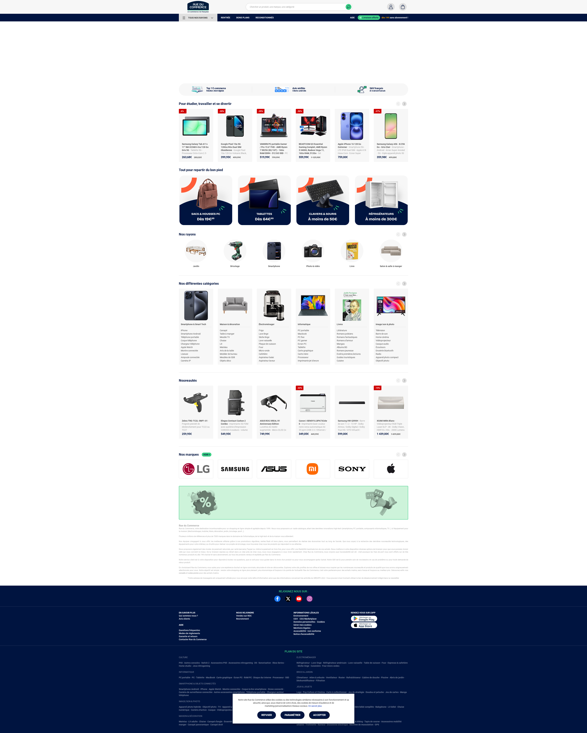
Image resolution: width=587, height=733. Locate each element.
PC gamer (302, 340)
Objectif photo (382, 360)
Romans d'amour (345, 340)
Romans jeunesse (345, 350)
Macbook (302, 334)
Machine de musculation (361, 724)
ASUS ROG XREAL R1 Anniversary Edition (270, 422)
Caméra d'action (199, 710)
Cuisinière (316, 666)
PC (193, 677)
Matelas (223, 347)
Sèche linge (264, 337)
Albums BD (342, 347)
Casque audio (382, 344)
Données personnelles (304, 622)
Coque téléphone (189, 340)
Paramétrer (292, 715)
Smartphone (274, 266)
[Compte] (391, 7)
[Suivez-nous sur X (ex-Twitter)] (288, 599)
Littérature (342, 330)
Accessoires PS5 (219, 663)
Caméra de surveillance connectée (195, 692)
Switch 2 (205, 663)
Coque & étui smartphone (254, 689)
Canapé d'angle (214, 721)
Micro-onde (264, 350)
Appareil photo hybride (190, 707)
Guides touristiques (346, 357)
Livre (352, 266)
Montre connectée (189, 350)
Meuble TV (225, 337)
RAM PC (248, 677)
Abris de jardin (397, 677)
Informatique (304, 324)
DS (255, 663)
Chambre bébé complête (362, 707)
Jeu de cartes (392, 692)
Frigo (261, 330)
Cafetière (263, 354)
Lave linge (263, 334)
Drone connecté (275, 689)
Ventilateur (331, 677)
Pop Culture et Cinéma (314, 692)
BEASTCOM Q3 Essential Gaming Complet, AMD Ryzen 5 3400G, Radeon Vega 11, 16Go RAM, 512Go (313, 148)
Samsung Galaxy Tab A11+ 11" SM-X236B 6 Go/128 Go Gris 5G (195, 147)
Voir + (206, 454)
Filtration (320, 680)
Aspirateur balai (266, 357)
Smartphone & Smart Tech (193, 324)
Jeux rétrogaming (201, 666)
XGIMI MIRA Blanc (386, 421)
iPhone (184, 330)
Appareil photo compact (387, 357)
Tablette (301, 347)
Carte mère (303, 354)
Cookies (321, 622)
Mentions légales (302, 628)
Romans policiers (345, 334)
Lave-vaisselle (355, 663)
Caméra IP (186, 360)
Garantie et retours (188, 636)
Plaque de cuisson (267, 344)
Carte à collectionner (336, 692)
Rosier (342, 677)
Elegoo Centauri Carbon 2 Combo (233, 422)
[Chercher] (348, 7)
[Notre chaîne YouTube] (299, 599)
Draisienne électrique (337, 724)
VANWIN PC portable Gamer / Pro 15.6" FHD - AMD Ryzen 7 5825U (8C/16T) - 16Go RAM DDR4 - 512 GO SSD (273, 148)
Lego (299, 692)
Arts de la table (227, 350)
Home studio (185, 666)
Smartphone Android (191, 334)
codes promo (193, 573)
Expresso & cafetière (398, 663)
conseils (182, 573)
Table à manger (227, 334)
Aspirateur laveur (267, 360)
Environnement (301, 616)
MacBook (210, 677)
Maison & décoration (230, 324)
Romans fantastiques (347, 337)
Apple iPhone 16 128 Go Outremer (349, 145)
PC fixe (301, 337)
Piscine (384, 677)
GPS (377, 724)
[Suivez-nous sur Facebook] (277, 599)
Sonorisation (264, 663)
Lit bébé (392, 707)
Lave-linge (316, 663)
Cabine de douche (371, 677)
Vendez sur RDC (244, 616)
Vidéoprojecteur (383, 340)
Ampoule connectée (190, 357)
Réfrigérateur (303, 663)
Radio (378, 354)
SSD (287, 677)
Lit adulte (193, 721)
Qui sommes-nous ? (188, 616)
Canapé (223, 330)
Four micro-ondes (330, 666)
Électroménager (266, 324)
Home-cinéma (382, 337)
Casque (212, 710)
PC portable (303, 330)
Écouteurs (380, 347)
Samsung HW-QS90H (348, 421)
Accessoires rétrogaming (241, 663)
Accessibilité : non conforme (307, 631)
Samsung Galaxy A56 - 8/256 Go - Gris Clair (391, 145)
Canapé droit (216, 724)
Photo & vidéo (313, 266)
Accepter (319, 715)
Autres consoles (192, 663)
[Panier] (403, 7)
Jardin (196, 266)
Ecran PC (302, 344)
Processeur (303, 357)
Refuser (266, 715)
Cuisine (340, 360)
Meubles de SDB (227, 357)
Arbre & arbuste (317, 677)
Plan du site (293, 651)
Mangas (341, 344)
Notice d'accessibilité (304, 634)
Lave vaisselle (265, 340)
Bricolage (235, 266)
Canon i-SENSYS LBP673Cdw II (313, 422)
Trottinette (311, 724)
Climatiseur (302, 677)
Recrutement (242, 619)
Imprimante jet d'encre (308, 360)
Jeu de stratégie (356, 692)
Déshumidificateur (305, 680)
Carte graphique (305, 350)
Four (261, 347)
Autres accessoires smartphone (229, 692)
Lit (221, 344)
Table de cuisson (372, 663)
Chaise (223, 340)
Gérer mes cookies (303, 625)
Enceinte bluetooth (384, 350)
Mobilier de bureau (228, 354)
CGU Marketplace (308, 619)
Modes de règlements (189, 633)
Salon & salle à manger (391, 266)
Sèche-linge (303, 666)
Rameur (321, 724)
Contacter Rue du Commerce (193, 639)
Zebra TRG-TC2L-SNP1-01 (195, 421)
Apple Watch (187, 347)
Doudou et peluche (375, 692)
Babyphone (380, 707)
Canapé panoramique (198, 724)
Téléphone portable (190, 337)
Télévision (380, 330)
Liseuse (184, 354)
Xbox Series (278, 663)
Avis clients (184, 619)
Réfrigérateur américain (335, 663)
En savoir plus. (315, 706)
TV (219, 707)
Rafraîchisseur (353, 677)
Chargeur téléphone (190, 344)
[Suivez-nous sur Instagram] (309, 599)
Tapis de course (372, 721)
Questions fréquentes (189, 630)
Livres (340, 324)
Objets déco (225, 360)
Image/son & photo (385, 324)
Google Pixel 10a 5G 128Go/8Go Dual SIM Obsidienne (231, 147)
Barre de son (382, 334)
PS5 (181, 663)
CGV (296, 619)
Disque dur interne (262, 677)
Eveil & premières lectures (349, 354)
